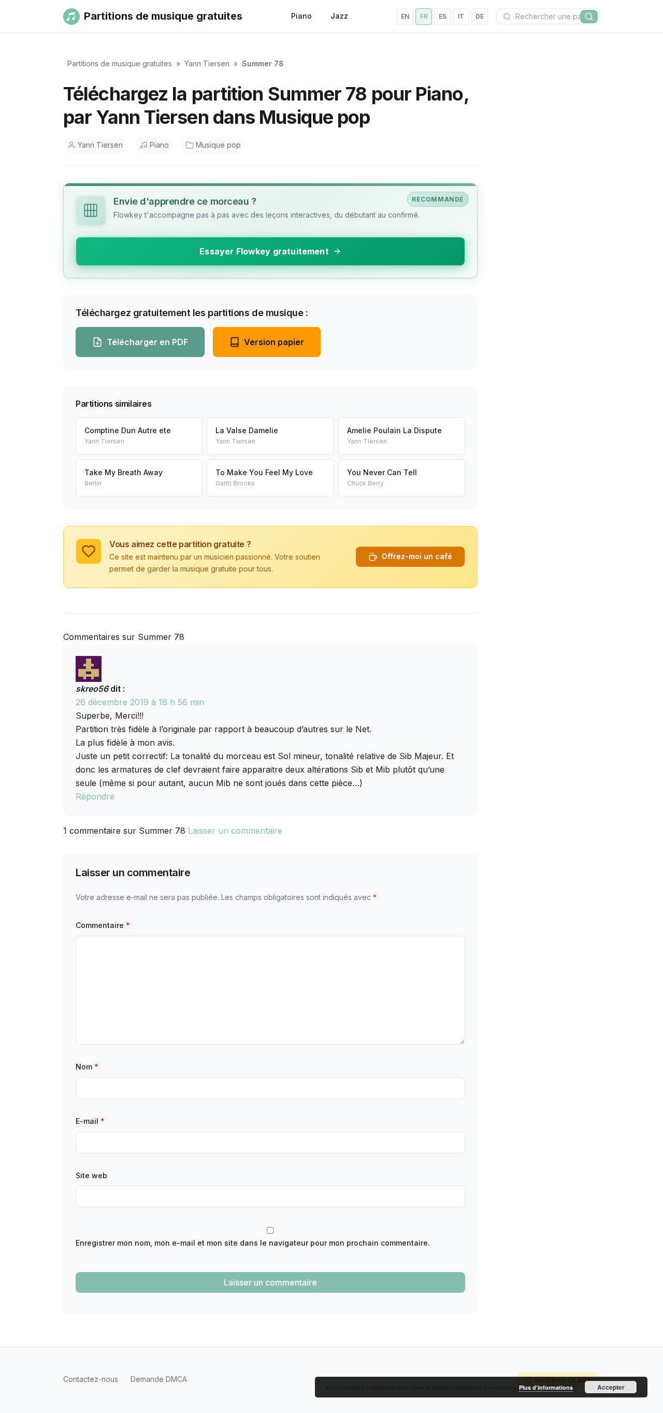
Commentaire (103, 925)
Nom (87, 1066)
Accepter (611, 1387)
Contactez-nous (90, 1379)
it (461, 16)
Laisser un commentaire (235, 830)
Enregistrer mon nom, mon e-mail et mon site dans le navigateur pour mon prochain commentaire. (253, 1242)
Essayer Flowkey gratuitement (263, 251)
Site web (91, 1175)
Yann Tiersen (206, 63)
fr (424, 16)
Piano (301, 15)
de (479, 16)
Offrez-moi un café (417, 556)
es (442, 16)
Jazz (339, 15)
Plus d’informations (546, 1387)
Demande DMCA (159, 1379)
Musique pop (218, 144)
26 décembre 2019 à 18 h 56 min (140, 702)
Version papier (274, 342)
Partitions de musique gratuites (119, 63)
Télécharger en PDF (147, 342)
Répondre (95, 796)
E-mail (90, 1121)
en (405, 16)
